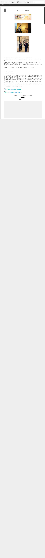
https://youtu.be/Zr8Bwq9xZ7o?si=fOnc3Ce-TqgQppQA (13, 92)
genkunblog (28, 95)
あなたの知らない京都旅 (23, 10)
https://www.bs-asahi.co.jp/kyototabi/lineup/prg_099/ (12, 89)
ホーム (10, 4)
